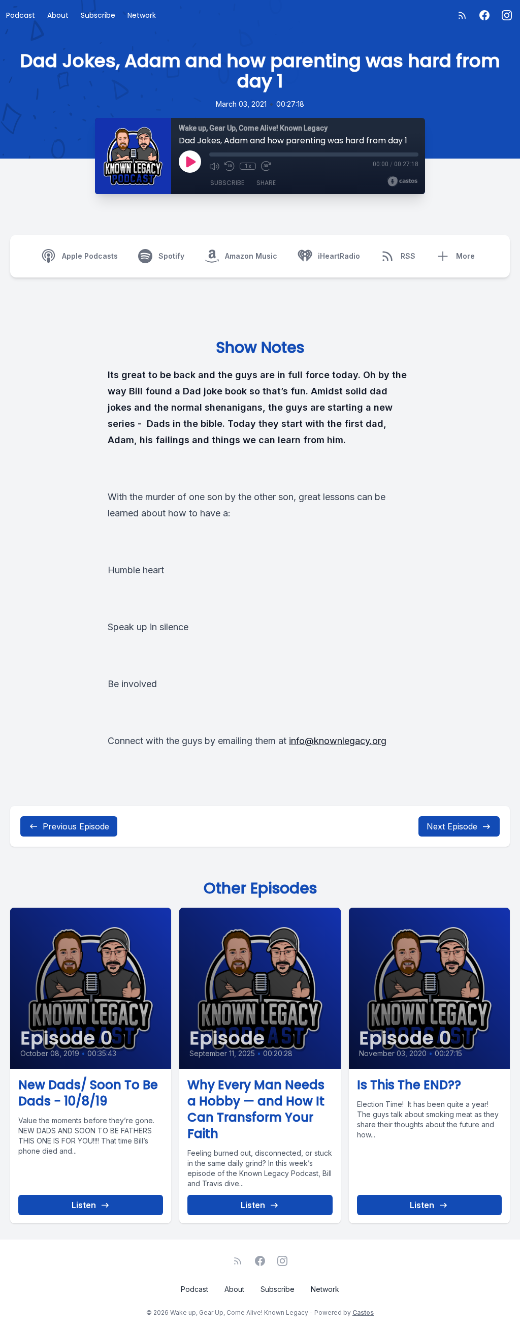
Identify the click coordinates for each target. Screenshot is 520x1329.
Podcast (20, 15)
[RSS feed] (462, 15)
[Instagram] (507, 15)
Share (266, 182)
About (58, 15)
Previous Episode (76, 826)
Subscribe (98, 15)
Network (141, 15)
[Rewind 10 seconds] (229, 166)
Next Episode (452, 826)
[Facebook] (484, 15)
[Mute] (214, 166)
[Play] (190, 161)
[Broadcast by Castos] (402, 181)
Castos (363, 1312)
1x (248, 166)
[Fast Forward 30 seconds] (266, 166)
